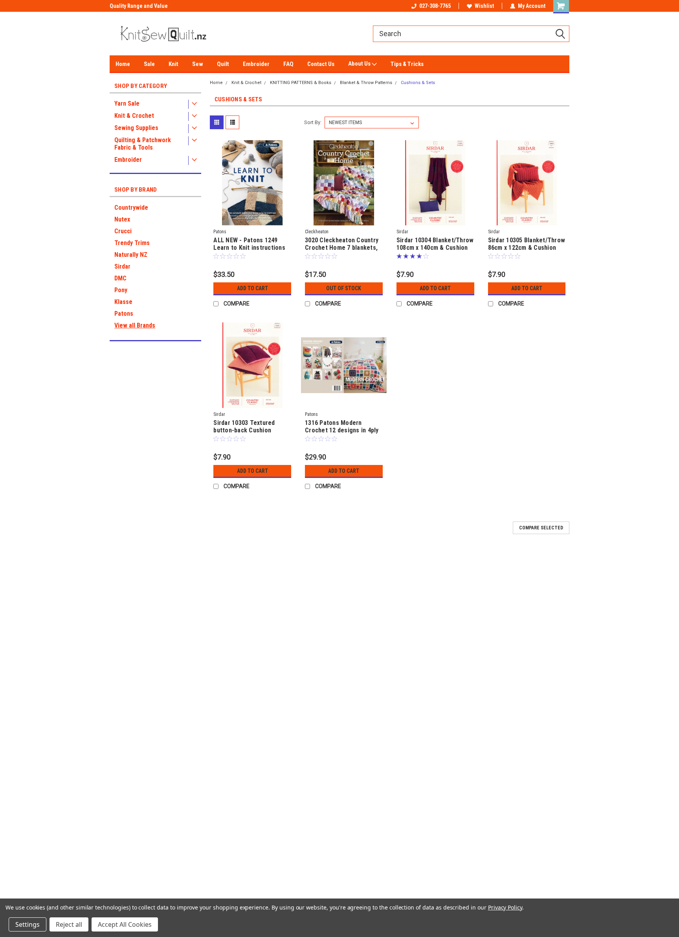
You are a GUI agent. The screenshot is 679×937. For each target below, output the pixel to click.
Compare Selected (541, 528)
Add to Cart (252, 288)
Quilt (223, 64)
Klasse (123, 302)
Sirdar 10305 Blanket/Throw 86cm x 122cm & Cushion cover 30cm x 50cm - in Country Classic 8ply (526, 251)
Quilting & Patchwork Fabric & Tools (142, 143)
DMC (120, 278)
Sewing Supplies (136, 128)
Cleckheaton (316, 231)
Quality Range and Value (139, 6)
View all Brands (134, 325)
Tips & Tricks (407, 64)
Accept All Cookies (125, 924)
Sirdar (122, 266)
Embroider (256, 64)
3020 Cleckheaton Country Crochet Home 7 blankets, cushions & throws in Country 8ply (341, 251)
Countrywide (131, 207)
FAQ (288, 64)
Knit (173, 64)
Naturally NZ (130, 254)
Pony (120, 290)
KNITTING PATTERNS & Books (300, 82)
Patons (123, 313)
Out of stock (343, 288)
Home (123, 64)
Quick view (252, 219)
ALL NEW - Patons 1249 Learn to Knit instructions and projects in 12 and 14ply (251, 247)
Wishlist (484, 6)
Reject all (69, 924)
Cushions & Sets (418, 82)
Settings (27, 924)
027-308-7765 (435, 6)
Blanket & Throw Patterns (366, 82)
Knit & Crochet (134, 115)
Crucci (123, 231)
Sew (197, 64)
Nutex (122, 219)
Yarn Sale (126, 103)
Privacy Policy (505, 907)
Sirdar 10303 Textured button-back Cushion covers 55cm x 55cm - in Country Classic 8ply (246, 434)
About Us (360, 63)
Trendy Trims (132, 243)
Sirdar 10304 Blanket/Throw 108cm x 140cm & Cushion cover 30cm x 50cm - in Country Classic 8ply (435, 251)
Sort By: (312, 122)
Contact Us (320, 64)
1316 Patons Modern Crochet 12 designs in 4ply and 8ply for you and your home (342, 434)
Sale (149, 64)
